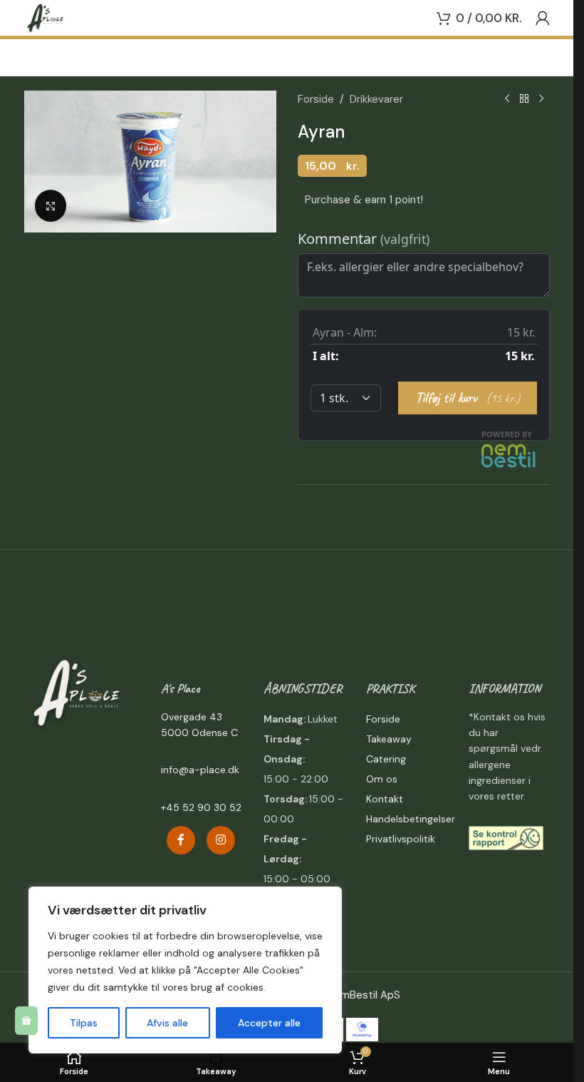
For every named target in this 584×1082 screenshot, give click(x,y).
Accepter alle (269, 1022)
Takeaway (389, 739)
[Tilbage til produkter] (524, 99)
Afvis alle (167, 1022)
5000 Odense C (199, 732)
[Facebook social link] (181, 840)
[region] (185, 970)
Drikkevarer (376, 99)
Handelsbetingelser (410, 818)
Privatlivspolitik (400, 838)
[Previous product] (507, 99)
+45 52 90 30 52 (201, 807)
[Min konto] (542, 18)
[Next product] (541, 99)
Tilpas (84, 1022)
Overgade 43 (191, 716)
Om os (381, 778)
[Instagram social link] (221, 840)
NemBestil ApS (363, 995)
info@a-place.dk (200, 769)
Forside (316, 99)
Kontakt (384, 798)
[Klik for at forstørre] (51, 206)
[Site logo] (45, 17)
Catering (386, 758)
